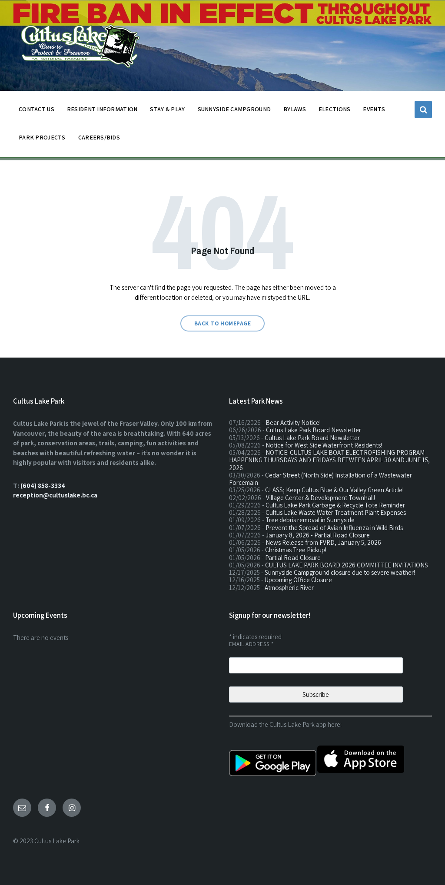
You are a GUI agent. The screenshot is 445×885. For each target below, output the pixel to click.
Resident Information (102, 109)
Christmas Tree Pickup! (295, 550)
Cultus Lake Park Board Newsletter (313, 430)
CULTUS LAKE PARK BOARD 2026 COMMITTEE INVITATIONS (346, 565)
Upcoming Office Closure (298, 580)
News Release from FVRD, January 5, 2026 (323, 542)
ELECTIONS (335, 109)
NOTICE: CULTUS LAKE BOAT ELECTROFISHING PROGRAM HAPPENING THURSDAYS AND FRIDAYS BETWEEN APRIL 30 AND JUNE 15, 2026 (329, 460)
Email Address (251, 644)
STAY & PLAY (167, 109)
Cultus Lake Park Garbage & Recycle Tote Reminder (335, 505)
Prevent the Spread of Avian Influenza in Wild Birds (334, 528)
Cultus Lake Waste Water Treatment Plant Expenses (336, 512)
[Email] (22, 808)
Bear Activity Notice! (293, 422)
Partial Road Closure (293, 558)
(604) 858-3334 (42, 485)
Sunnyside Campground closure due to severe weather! (340, 572)
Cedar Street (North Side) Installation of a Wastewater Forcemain (320, 479)
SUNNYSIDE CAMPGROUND (234, 109)
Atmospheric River (289, 587)
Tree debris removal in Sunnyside (310, 520)
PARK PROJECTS (42, 137)
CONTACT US (36, 109)
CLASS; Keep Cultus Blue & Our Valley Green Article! (334, 490)
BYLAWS (294, 109)
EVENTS (374, 109)
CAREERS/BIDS (99, 137)
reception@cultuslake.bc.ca (55, 495)
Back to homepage (222, 323)
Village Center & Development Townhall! (320, 498)
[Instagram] (72, 808)
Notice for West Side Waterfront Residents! (324, 445)
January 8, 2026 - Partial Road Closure (318, 535)
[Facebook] (47, 808)
